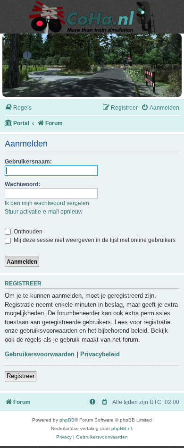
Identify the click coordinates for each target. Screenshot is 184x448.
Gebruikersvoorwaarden (40, 354)
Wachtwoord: (22, 184)
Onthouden (27, 231)
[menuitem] (18, 108)
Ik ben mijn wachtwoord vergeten (47, 203)
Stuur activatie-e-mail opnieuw (44, 211)
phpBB (67, 419)
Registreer (20, 375)
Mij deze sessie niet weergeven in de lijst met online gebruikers (94, 240)
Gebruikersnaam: (28, 161)
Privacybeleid (100, 354)
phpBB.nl (121, 428)
